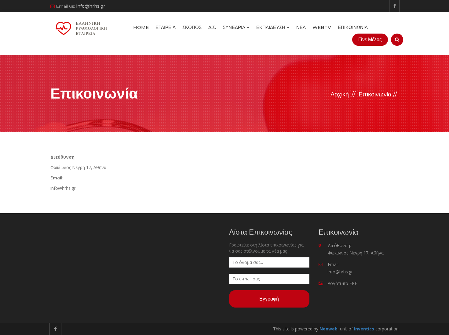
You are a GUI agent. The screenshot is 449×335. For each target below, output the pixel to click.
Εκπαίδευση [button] (271, 27)
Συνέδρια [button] (234, 27)
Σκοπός (192, 27)
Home (141, 27)
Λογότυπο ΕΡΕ (342, 283)
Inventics (364, 329)
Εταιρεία (165, 27)
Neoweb (328, 329)
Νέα (301, 27)
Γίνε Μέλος (370, 39)
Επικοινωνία (353, 27)
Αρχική (339, 94)
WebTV (321, 27)
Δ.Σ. (212, 27)
